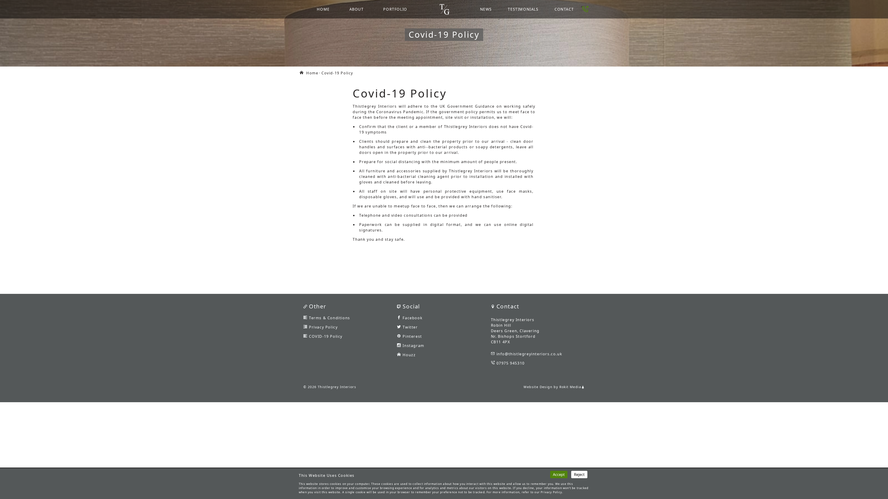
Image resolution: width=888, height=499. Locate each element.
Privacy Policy (323, 327)
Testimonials (523, 9)
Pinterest (412, 336)
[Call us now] (586, 9)
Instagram (413, 345)
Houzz (409, 354)
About (356, 9)
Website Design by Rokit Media (552, 387)
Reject (579, 474)
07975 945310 (510, 363)
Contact (564, 9)
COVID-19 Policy (325, 336)
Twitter (410, 327)
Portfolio (395, 9)
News (486, 9)
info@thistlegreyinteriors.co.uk (529, 353)
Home (323, 9)
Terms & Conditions (329, 317)
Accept (559, 474)
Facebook (412, 317)
